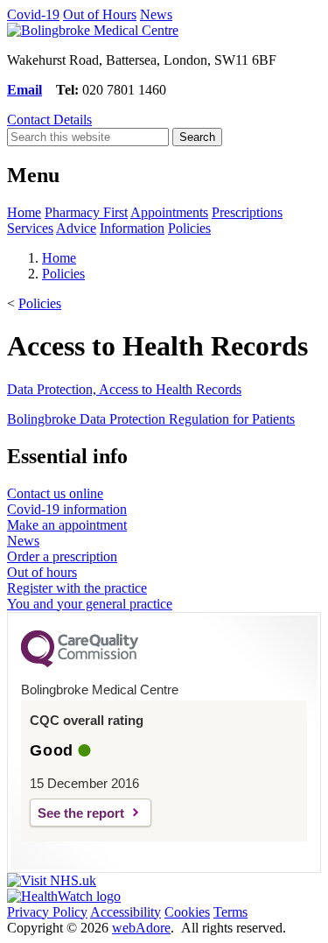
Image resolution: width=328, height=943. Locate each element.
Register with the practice (77, 588)
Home (24, 212)
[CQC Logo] (79, 663)
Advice (76, 228)
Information (132, 228)
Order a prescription (62, 556)
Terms (230, 911)
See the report (81, 813)
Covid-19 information (67, 509)
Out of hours (42, 572)
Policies (189, 228)
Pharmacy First (86, 212)
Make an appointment (67, 524)
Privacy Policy (47, 911)
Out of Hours (99, 14)
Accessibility (125, 911)
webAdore (141, 927)
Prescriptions (247, 212)
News (156, 14)
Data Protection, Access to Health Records (124, 389)
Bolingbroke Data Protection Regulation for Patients (151, 419)
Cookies (187, 911)
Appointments (169, 212)
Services (30, 228)
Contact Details (49, 119)
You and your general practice (89, 603)
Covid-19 (33, 14)
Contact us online (55, 493)
